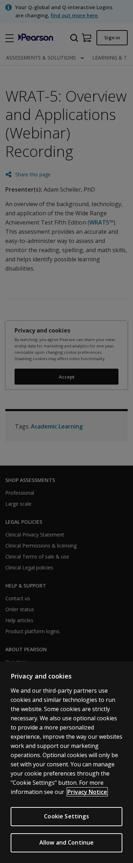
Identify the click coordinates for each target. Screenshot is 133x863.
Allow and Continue (66, 842)
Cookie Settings (66, 816)
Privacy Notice (87, 792)
